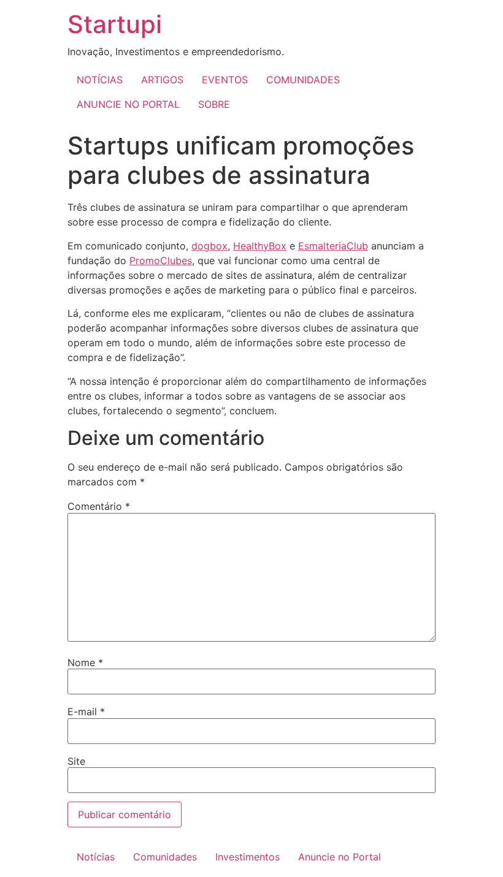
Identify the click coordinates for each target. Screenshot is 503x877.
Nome (85, 662)
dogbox (209, 246)
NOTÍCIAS (100, 80)
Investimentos (247, 857)
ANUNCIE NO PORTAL (128, 104)
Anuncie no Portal (339, 857)
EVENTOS (225, 80)
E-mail (86, 711)
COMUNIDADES (303, 80)
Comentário (98, 506)
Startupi (114, 24)
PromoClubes (160, 260)
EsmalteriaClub (333, 246)
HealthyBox (259, 246)
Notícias (96, 857)
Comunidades (165, 857)
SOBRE (214, 104)
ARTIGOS (162, 80)
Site (76, 761)
